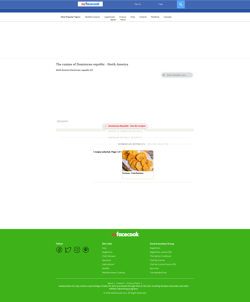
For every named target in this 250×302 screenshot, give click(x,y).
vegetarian (109, 16)
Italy (133, 16)
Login (160, 4)
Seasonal (106, 260)
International (108, 264)
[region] (125, 97)
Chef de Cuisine (157, 260)
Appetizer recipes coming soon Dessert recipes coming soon (125, 127)
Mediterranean (92, 16)
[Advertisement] (125, 40)
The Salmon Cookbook (160, 255)
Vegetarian (107, 251)
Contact (120, 283)
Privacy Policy (133, 283)
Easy (104, 247)
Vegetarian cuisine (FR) (161, 251)
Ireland (142, 16)
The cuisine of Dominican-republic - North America (92, 64)
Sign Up (138, 4)
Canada (167, 16)
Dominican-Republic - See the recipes (127, 126)
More (123, 19)
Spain (113, 19)
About (110, 283)
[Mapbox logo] (62, 121)
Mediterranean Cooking (113, 272)
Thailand (155, 16)
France (122, 16)
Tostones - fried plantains (132, 173)
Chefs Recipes (108, 255)
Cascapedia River (158, 272)
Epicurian (154, 268)
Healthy (105, 268)
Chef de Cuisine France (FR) (163, 264)
